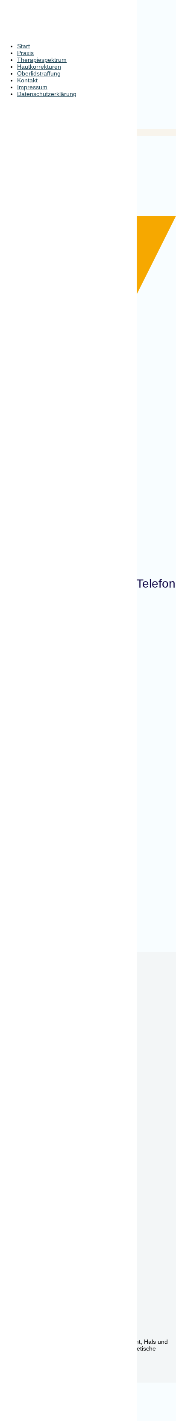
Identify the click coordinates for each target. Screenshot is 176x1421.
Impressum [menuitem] (32, 87)
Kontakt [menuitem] (27, 80)
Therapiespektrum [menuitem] (42, 59)
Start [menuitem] (23, 46)
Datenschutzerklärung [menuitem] (46, 93)
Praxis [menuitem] (25, 53)
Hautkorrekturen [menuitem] (39, 66)
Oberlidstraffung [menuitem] (39, 73)
